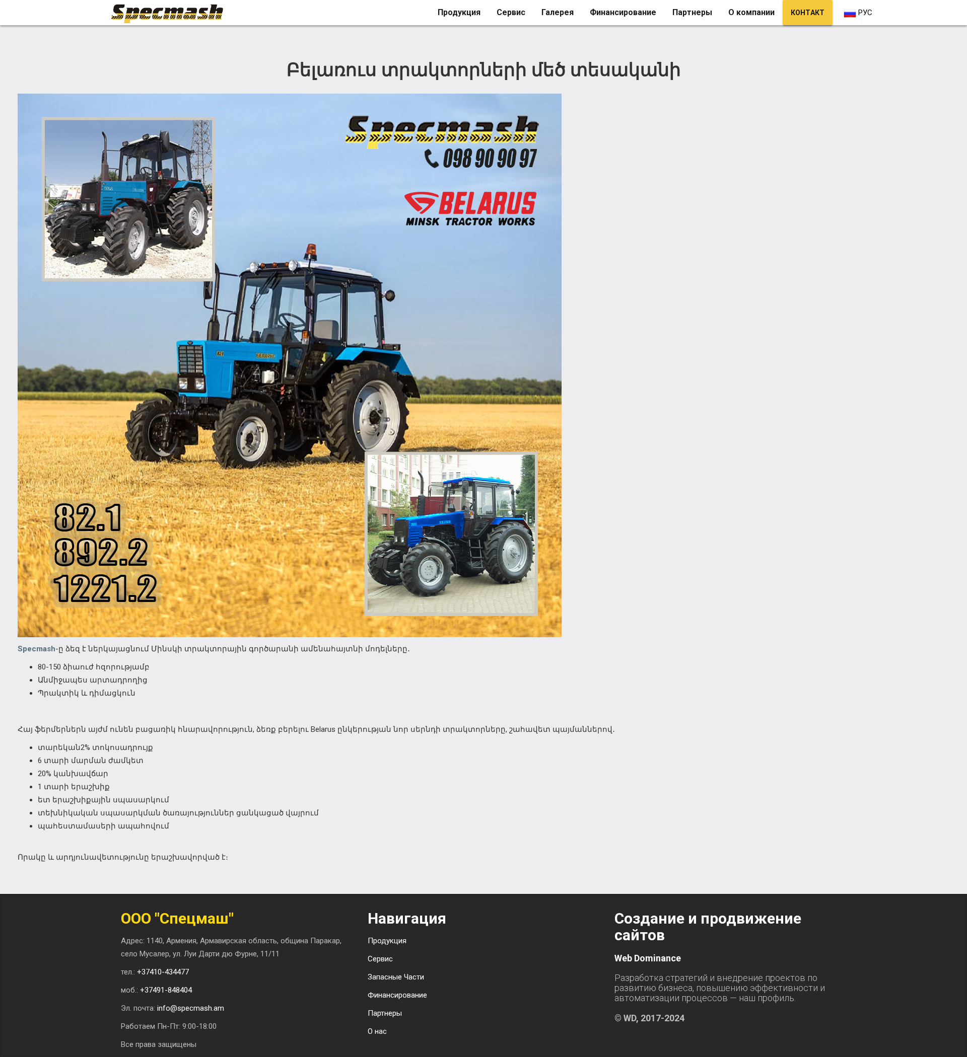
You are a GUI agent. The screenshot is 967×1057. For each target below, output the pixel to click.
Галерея (557, 12)
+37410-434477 (163, 971)
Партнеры (692, 12)
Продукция (459, 12)
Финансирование (623, 12)
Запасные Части (396, 976)
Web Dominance (647, 958)
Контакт (807, 13)
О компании (751, 12)
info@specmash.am (190, 1008)
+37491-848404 (166, 990)
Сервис (511, 12)
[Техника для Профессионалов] (171, 12)
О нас (377, 1031)
